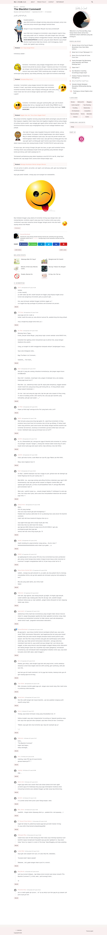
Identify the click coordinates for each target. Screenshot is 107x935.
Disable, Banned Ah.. (27, 274)
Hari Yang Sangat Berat (27, 48)
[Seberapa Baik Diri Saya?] (17, 261)
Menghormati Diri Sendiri (56, 259)
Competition (87, 111)
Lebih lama (63, 250)
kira (19, 756)
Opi (19, 661)
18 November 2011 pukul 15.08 (34, 835)
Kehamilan (89, 113)
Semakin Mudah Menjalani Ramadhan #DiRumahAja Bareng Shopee (81, 86)
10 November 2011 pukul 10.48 (39, 821)
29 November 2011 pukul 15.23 (32, 851)
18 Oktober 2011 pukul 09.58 (29, 770)
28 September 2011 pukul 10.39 (32, 683)
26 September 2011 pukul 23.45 (29, 540)
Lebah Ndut (21, 851)
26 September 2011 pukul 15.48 (30, 330)
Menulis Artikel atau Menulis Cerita (29, 267)
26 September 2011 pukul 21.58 (33, 504)
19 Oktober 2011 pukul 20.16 (31, 782)
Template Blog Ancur (26, 79)
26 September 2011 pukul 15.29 (28, 287)
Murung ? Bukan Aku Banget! (57, 266)
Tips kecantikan (74, 113)
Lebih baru (18, 250)
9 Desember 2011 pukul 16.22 (33, 889)
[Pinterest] (63, 244)
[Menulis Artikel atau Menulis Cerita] (17, 269)
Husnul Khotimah (25, 234)
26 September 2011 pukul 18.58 (30, 455)
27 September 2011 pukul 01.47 (29, 554)
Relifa (19, 418)
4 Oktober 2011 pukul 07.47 (30, 738)
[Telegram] (41, 244)
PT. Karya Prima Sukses (25, 821)
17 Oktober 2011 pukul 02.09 (27, 756)
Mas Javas (21, 809)
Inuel (19, 368)
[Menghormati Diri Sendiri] (44, 261)
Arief (19, 287)
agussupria (21, 611)
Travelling (75, 108)
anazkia (20, 455)
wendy (20, 540)
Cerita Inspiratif (75, 105)
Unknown (20, 593)
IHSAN (19, 554)
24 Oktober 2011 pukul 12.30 (29, 798)
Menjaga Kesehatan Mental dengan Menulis (33, 164)
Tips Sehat (21, 683)
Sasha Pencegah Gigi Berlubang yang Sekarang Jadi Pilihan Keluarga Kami (81, 62)
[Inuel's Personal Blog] (20, 2)
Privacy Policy (41, 2)
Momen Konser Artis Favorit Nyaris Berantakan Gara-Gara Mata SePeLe (82, 47)
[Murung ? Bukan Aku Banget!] (44, 269)
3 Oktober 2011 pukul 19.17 (28, 711)
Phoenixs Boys (22, 890)
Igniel (92, 931)
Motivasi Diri (81, 102)
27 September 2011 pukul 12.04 (32, 611)
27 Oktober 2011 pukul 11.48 (31, 809)
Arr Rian (20, 330)
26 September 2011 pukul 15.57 (28, 368)
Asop (19, 711)
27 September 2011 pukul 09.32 (31, 593)
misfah (20, 439)
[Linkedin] (56, 244)
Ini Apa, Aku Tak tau (54, 274)
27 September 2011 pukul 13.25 (35, 629)
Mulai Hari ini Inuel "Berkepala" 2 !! (82, 52)
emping (20, 770)
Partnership (60, 2)
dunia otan (21, 782)
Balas (16, 306)
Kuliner (87, 116)
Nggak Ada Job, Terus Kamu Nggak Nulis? (33, 115)
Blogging (89, 102)
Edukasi (75, 116)
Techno (83, 113)
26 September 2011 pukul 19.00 (28, 471)
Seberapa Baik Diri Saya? (28, 259)
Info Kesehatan (75, 111)
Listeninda (19, 930)
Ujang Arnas (21, 504)
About (33, 2)
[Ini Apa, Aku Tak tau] (44, 276)
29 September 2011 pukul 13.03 (32, 697)
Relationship (87, 108)
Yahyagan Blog (22, 835)
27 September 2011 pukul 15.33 (28, 661)
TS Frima (20, 312)
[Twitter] (48, 244)
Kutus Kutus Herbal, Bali (25, 570)
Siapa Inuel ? (75, 67)
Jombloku (35, 238)
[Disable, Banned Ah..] (17, 276)
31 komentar (48, 12)
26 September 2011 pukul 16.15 (30, 406)
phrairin (20, 798)
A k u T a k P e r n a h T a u (80, 81)
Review (73, 102)
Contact (51, 2)
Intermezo (18, 228)
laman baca (21, 697)
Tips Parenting (87, 105)
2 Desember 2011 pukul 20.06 (31, 871)
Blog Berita (21, 871)
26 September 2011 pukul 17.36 (29, 418)
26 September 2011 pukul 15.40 (31, 312)
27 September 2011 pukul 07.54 (40, 570)
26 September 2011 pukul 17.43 (30, 439)
